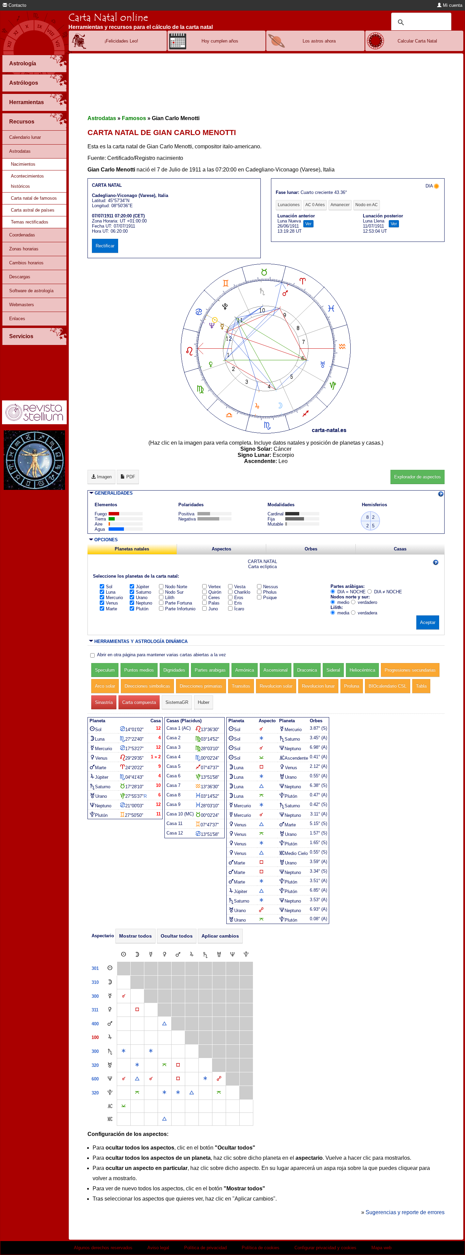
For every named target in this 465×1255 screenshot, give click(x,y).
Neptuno (144, 603)
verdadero (367, 602)
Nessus (270, 586)
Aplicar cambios (220, 936)
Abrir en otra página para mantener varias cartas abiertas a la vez (161, 654)
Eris (238, 603)
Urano (141, 597)
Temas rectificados (29, 222)
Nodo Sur (174, 592)
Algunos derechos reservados (103, 1247)
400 (95, 1023)
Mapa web (381, 1247)
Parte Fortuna (178, 603)
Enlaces (17, 318)
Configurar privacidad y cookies (325, 1247)
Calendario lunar (25, 137)
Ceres (214, 597)
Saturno (143, 592)
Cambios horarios (26, 262)
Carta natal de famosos (34, 198)
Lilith (169, 597)
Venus (112, 603)
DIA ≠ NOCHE (388, 591)
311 (95, 1009)
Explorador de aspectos (417, 476)
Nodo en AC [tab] (366, 204)
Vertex (214, 586)
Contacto (16, 5)
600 (95, 1078)
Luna (110, 592)
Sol (109, 586)
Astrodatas (20, 151)
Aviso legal (158, 1247)
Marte (111, 608)
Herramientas (26, 102)
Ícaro (239, 608)
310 (95, 982)
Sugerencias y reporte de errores (405, 1212)
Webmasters (21, 304)
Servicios (21, 336)
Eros (238, 597)
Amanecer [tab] (340, 204)
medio (343, 602)
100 (95, 1037)
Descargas (19, 276)
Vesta (239, 586)
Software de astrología (31, 290)
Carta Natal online (108, 17)
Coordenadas (22, 234)
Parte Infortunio (180, 608)
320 (95, 1065)
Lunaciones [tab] (289, 204)
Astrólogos (23, 83)
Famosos (134, 118)
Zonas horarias (23, 248)
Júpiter (142, 586)
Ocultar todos (177, 936)
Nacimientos (23, 164)
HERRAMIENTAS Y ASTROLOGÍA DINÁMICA (141, 641)
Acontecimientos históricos (27, 181)
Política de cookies (260, 1247)
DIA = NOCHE (351, 591)
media (343, 612)
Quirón (214, 592)
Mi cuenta (452, 5)
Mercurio (114, 597)
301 (95, 968)
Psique (270, 597)
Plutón (142, 608)
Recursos (21, 122)
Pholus (270, 592)
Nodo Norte (176, 586)
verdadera (367, 612)
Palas (214, 603)
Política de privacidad (205, 1247)
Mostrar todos (135, 936)
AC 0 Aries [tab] (315, 204)
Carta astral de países (32, 210)
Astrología (22, 63)
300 (95, 996)
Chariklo (242, 592)
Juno (213, 608)
